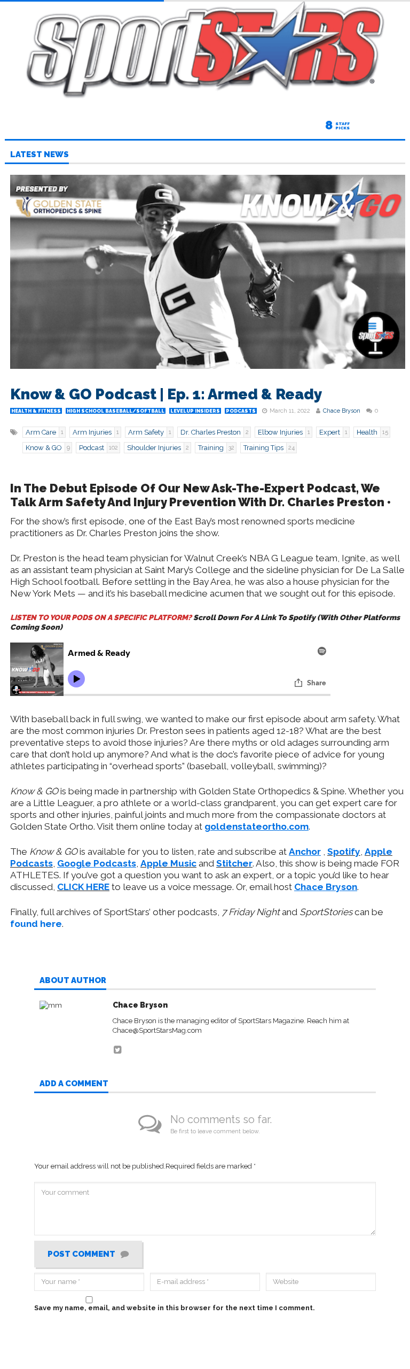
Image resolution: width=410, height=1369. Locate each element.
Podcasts (241, 411)
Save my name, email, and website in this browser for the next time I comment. (174, 1308)
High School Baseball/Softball (115, 411)
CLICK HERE (83, 886)
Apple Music (168, 863)
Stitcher (234, 863)
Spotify (343, 851)
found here (36, 923)
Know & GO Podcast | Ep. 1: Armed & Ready (166, 394)
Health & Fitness (36, 411)
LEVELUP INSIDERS (195, 411)
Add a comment (74, 1084)
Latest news (39, 155)
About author (73, 981)
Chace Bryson (341, 410)
